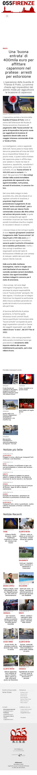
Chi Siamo (23, 717)
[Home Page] (18, 6)
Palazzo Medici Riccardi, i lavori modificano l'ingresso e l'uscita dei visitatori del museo (10, 538)
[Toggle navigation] (7, 16)
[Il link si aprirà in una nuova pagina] (21, 754)
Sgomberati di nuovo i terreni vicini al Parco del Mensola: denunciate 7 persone (26, 675)
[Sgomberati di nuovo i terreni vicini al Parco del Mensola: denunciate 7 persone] (26, 660)
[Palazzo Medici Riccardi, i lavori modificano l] (10, 523)
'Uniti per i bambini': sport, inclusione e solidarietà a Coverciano (26, 565)
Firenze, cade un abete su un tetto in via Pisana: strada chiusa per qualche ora (26, 538)
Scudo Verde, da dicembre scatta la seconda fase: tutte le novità (11, 647)
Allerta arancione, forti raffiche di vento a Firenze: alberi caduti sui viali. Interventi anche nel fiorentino (11, 676)
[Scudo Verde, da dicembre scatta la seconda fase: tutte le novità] (10, 633)
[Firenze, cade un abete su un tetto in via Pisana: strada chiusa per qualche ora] (26, 523)
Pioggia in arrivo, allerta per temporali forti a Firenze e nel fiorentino (18, 458)
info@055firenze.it (8, 711)
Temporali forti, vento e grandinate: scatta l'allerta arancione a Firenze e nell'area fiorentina (18, 505)
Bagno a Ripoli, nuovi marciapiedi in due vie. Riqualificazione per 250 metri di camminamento (10, 592)
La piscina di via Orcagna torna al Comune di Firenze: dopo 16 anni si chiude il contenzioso (18, 487)
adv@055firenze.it (8, 714)
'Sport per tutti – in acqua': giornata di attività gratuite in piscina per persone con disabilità (26, 592)
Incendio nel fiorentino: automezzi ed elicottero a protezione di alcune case (16, 496)
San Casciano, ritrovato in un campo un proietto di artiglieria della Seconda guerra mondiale (10, 620)
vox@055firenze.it (8, 719)
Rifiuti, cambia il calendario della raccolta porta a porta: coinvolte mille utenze (26, 619)
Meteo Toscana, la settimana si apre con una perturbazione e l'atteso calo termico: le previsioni (18, 467)
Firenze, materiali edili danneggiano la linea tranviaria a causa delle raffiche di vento (26, 648)
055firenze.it (18, 762)
